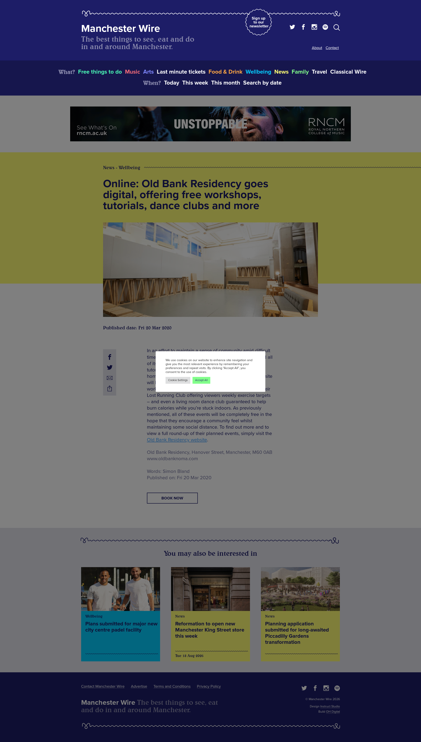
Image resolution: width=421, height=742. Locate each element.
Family (300, 71)
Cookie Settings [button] (178, 380)
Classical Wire (348, 71)
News (281, 71)
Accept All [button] (201, 380)
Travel (319, 71)
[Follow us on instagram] (314, 27)
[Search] (337, 28)
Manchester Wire (120, 28)
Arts (148, 71)
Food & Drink (226, 71)
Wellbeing (258, 71)
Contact (332, 47)
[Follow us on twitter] (292, 27)
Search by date (262, 82)
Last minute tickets (181, 71)
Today (171, 82)
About (317, 47)
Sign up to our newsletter (259, 22)
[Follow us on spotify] (325, 27)
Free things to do (100, 71)
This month (225, 82)
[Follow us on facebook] (303, 27)
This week (195, 82)
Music (132, 71)
